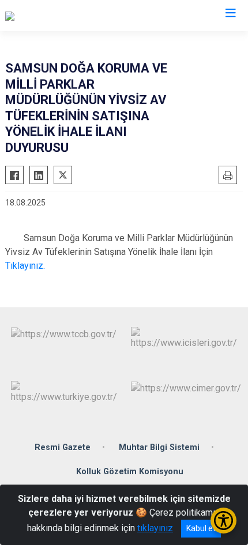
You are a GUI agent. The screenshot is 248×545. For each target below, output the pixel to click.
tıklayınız (155, 528)
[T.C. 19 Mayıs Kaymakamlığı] (61, 15)
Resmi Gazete (63, 447)
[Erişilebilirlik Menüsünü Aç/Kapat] (223, 520)
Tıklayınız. (25, 265)
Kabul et (201, 528)
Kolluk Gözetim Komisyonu (129, 472)
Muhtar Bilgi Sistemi (159, 447)
